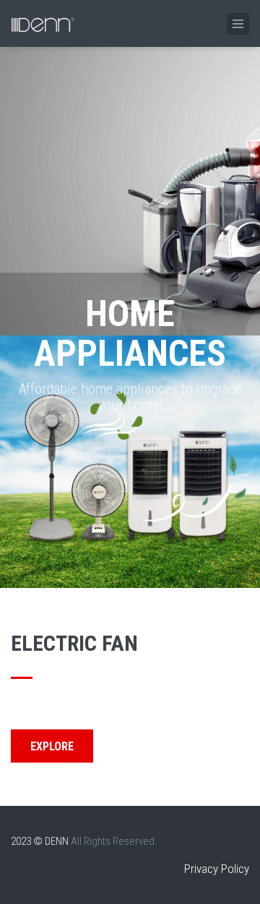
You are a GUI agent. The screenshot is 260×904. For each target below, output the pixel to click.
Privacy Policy (216, 868)
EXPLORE (52, 746)
